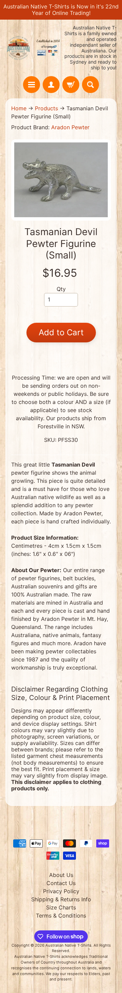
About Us (61, 875)
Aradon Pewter (70, 127)
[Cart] (70, 84)
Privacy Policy (61, 891)
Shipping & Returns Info (61, 899)
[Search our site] (90, 84)
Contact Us (61, 883)
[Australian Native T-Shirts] (33, 48)
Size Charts (61, 907)
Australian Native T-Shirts (68, 945)
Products (46, 108)
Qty (61, 289)
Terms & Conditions (61, 915)
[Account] (51, 84)
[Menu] (31, 84)
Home (18, 108)
